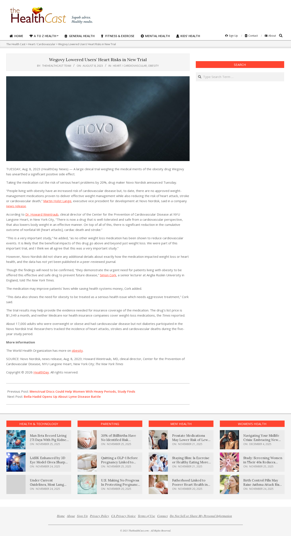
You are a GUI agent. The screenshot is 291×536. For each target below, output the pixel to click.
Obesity (153, 66)
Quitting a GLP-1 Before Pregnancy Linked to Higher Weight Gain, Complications (119, 464)
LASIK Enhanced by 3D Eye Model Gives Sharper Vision (49, 462)
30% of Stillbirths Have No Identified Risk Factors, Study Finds (118, 440)
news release (16, 206)
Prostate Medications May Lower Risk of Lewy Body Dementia (191, 440)
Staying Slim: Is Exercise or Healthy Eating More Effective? (190, 462)
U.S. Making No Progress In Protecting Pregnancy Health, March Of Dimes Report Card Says (120, 486)
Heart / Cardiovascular (130, 66)
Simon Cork (108, 275)
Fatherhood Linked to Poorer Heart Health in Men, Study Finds (190, 484)
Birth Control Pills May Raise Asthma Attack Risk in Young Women (262, 484)
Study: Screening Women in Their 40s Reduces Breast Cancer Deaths (262, 462)
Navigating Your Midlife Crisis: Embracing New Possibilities (261, 440)
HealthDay (41, 372)
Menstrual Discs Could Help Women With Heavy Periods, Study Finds (82, 391)
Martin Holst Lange (57, 201)
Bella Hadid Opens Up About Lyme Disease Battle (62, 396)
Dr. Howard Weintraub (41, 214)
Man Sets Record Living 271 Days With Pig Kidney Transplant (49, 440)
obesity (77, 350)
